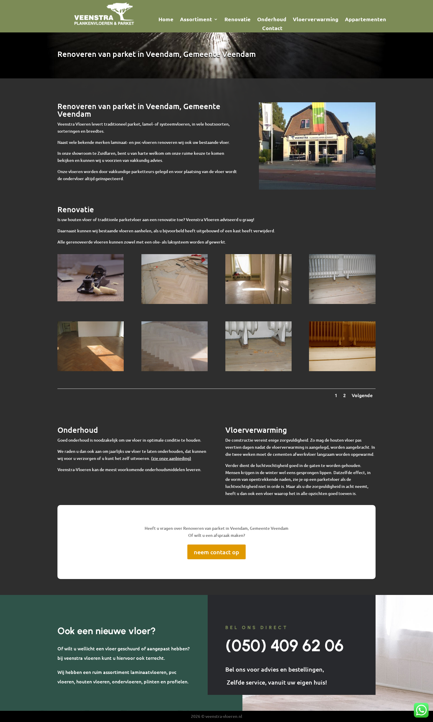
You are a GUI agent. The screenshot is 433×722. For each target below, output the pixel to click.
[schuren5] (342, 369)
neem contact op (216, 552)
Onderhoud (271, 19)
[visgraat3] (90, 369)
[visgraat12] (174, 302)
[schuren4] (342, 302)
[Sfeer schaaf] (90, 299)
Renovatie (237, 19)
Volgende (362, 395)
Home (165, 19)
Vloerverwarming (315, 19)
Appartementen (365, 19)
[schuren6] (258, 369)
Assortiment (196, 19)
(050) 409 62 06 (284, 645)
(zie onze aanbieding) (171, 458)
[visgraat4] (174, 369)
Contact (272, 28)
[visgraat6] (258, 302)
